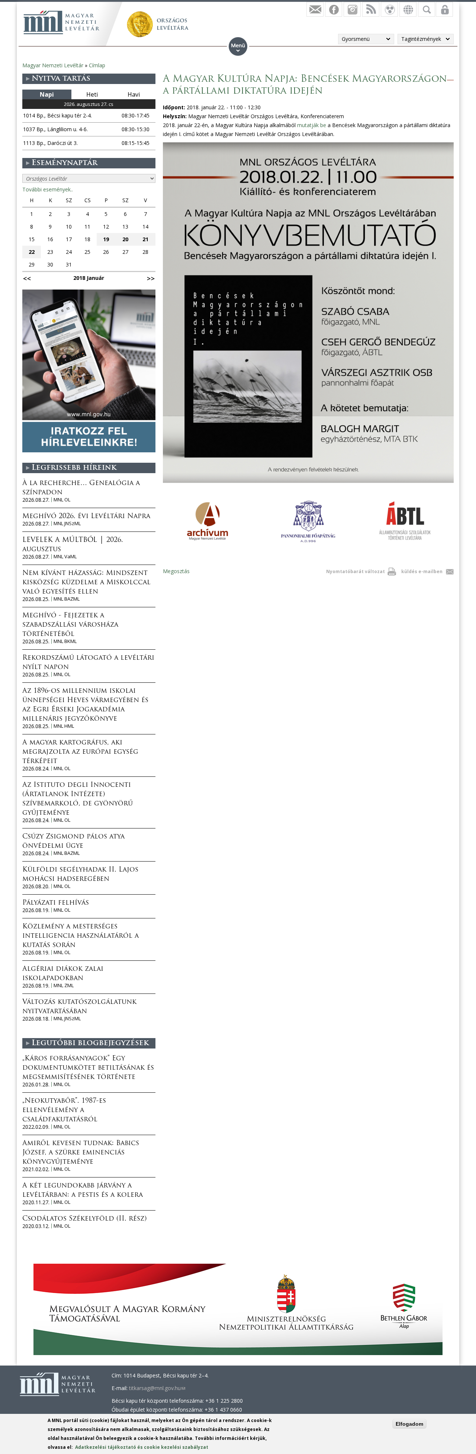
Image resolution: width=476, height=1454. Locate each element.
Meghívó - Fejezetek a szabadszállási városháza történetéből (70, 625)
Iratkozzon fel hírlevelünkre (315, 9)
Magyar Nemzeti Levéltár (52, 65)
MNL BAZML (67, 599)
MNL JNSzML (67, 523)
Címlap (97, 65)
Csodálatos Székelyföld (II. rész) (84, 1219)
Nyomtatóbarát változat (355, 571)
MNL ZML (64, 985)
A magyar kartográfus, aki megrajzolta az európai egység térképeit (80, 752)
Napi (47, 94)
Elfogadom (409, 1424)
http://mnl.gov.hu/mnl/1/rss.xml (370, 9)
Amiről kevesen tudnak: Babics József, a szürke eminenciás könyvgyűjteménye (80, 1153)
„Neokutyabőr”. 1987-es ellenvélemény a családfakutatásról (64, 1110)
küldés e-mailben (422, 571)
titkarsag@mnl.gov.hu (157, 1388)
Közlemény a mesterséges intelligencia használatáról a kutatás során (80, 936)
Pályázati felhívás (55, 903)
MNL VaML (65, 556)
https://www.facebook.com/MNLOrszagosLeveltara (333, 9)
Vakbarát (389, 9)
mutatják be (311, 125)
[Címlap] (61, 22)
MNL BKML (65, 641)
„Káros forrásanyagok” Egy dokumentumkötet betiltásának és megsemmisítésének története (88, 1068)
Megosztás (176, 571)
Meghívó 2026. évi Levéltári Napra (86, 516)
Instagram (352, 9)
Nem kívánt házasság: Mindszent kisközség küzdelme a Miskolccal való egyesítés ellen (86, 582)
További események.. (47, 189)
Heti (92, 94)
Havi (134, 94)
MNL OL (62, 499)
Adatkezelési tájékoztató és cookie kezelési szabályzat (141, 1447)
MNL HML (64, 726)
